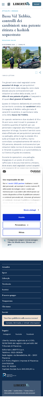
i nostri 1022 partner (16, 183)
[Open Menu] (3, 4)
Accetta (21, 217)
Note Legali (8, 390)
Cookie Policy (18, 390)
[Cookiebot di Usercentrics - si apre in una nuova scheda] (30, 171)
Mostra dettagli (30, 210)
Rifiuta (21, 232)
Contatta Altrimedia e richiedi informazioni (23, 323)
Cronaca (14, 11)
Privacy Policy (28, 390)
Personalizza (20, 225)
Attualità (6, 11)
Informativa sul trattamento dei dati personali (19, 393)
